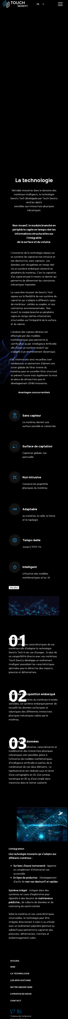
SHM (12, 966)
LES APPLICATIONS (20, 980)
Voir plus (14, 587)
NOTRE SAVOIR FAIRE (21, 987)
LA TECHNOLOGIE (19, 973)
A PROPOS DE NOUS (20, 993)
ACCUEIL (15, 960)
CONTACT (15, 1000)
